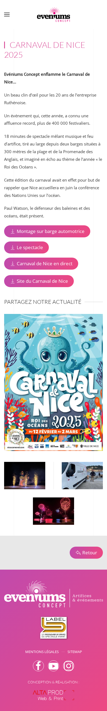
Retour (89, 552)
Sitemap (74, 651)
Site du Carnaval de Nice (42, 281)
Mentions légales (42, 651)
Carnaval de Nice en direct (44, 263)
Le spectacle (30, 247)
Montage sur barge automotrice (51, 231)
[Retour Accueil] (53, 14)
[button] (7, 14)
